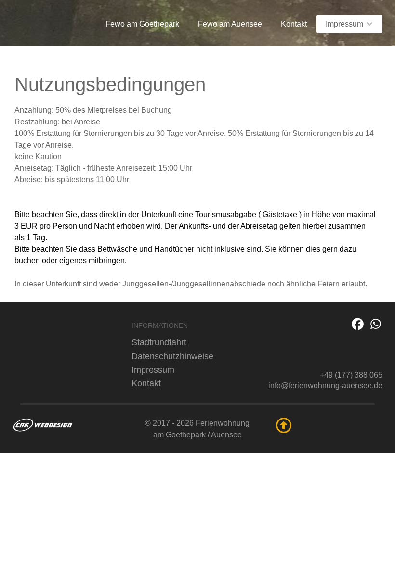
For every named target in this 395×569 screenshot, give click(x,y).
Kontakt (146, 383)
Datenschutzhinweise (172, 356)
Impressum (153, 370)
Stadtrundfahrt (159, 342)
